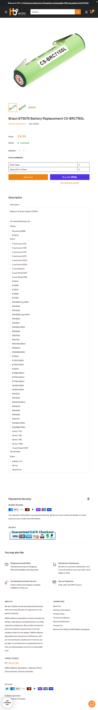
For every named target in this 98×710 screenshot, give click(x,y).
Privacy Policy (59, 614)
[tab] (14, 204)
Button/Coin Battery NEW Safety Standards (71, 629)
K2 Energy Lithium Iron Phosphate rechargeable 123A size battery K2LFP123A (56, 3)
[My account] (86, 12)
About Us (57, 606)
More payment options (69, 183)
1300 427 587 (13, 663)
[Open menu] (6, 12)
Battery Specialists (17, 124)
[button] (91, 703)
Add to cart (28, 177)
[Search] (78, 11)
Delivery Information (61, 610)
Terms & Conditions (61, 618)
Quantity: (12, 150)
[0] (91, 11)
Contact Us (57, 625)
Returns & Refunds (61, 621)
